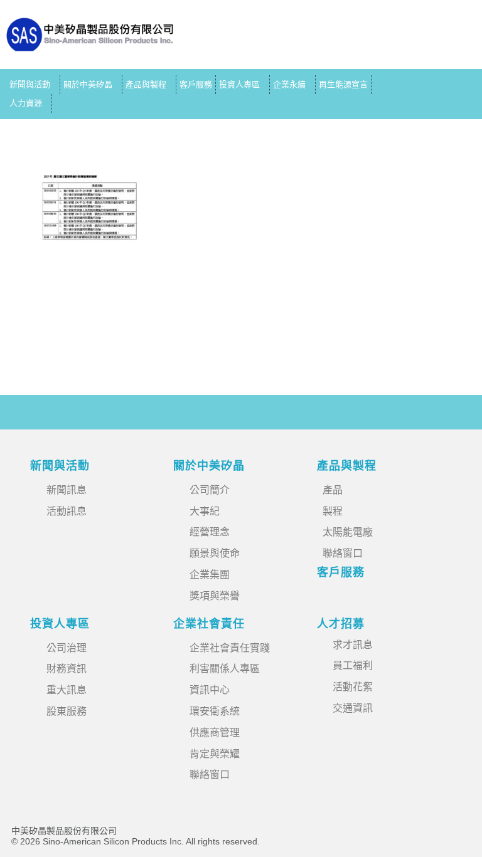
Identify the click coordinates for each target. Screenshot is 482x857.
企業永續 (289, 84)
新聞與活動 (29, 84)
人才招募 (341, 624)
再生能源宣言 (343, 84)
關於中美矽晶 (87, 84)
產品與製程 (146, 84)
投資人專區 (239, 84)
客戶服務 (195, 84)
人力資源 (25, 103)
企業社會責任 (209, 624)
